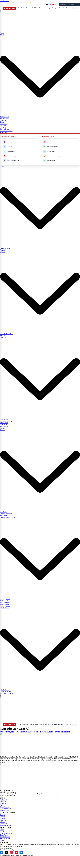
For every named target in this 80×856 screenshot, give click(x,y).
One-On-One (4, 424)
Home (2, 33)
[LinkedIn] (55, 4)
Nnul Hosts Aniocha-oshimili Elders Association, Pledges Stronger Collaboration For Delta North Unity (43, 8)
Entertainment (4, 118)
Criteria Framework (6, 513)
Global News (4, 120)
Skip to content (4, 1)
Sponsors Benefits (5, 692)
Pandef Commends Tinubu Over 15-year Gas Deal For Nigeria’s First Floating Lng (41, 724)
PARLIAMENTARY (6, 421)
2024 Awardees (5, 604)
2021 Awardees (5, 599)
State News (3, 132)
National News (4, 117)
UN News (3, 127)
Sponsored (3, 335)
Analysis (2, 250)
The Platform (4, 426)
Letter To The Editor (6, 334)
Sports (2, 122)
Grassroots (3, 124)
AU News (3, 125)
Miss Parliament (5, 690)
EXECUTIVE (4, 419)
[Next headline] (76, 8)
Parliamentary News (6, 131)
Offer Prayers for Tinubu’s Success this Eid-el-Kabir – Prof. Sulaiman (35, 731)
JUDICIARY (4, 423)
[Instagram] (50, 4)
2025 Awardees (5, 606)
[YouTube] (53, 4)
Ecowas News (4, 129)
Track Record (4, 515)
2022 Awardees (5, 601)
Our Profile (3, 512)
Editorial (2, 428)
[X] (47, 4)
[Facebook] (44, 4)
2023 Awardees (5, 602)
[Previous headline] (73, 8)
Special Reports (5, 248)
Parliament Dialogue (6, 693)
